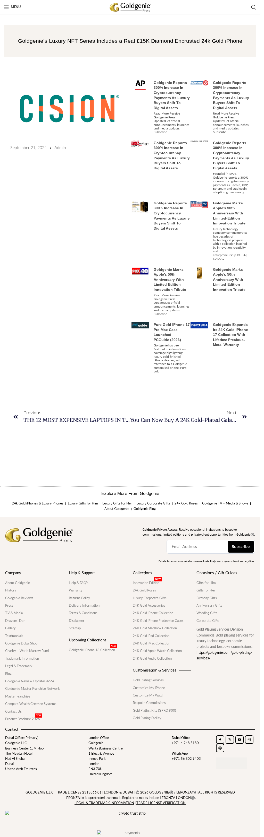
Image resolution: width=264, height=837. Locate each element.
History (10, 590)
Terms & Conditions (83, 613)
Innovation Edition (147, 583)
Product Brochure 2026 (23, 719)
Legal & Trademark (18, 666)
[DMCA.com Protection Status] (231, 763)
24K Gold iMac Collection (151, 643)
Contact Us (13, 711)
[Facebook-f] (220, 739)
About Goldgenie (17, 583)
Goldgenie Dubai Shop (21, 643)
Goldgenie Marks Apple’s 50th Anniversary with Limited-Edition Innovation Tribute (229, 213)
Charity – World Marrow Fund (27, 650)
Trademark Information (22, 658)
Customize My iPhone (149, 688)
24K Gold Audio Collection (152, 658)
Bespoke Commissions (149, 702)
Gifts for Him (206, 583)
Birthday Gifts (206, 598)
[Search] (254, 7)
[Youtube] (239, 739)
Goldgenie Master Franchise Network (32, 688)
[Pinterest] (220, 748)
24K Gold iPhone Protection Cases (158, 620)
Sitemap (75, 628)
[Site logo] (130, 7)
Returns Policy (79, 598)
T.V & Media (14, 613)
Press (9, 605)
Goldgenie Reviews (19, 598)
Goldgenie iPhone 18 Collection (92, 650)
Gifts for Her (205, 590)
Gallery (10, 628)
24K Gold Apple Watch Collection (157, 650)
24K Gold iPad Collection (151, 636)
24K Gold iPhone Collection (153, 613)
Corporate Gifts (207, 620)
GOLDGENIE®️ (161, 792)
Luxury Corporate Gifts (150, 598)
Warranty (75, 590)
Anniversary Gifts (209, 605)
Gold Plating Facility (147, 718)
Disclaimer (76, 620)
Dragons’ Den (15, 620)
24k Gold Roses (144, 590)
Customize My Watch (148, 695)
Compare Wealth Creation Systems (30, 703)
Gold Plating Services (148, 680)
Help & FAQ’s (78, 583)
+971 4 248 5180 (185, 743)
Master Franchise (17, 696)
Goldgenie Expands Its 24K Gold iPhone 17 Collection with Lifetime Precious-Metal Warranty (230, 334)
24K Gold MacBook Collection (155, 628)
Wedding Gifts (206, 613)
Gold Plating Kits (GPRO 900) (154, 710)
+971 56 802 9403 (186, 758)
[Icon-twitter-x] (230, 739)
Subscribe (241, 547)
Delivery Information (84, 605)
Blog (8, 673)
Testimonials (14, 636)
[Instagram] (249, 739)
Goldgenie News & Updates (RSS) (29, 681)
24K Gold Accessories (149, 605)
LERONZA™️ (186, 792)
